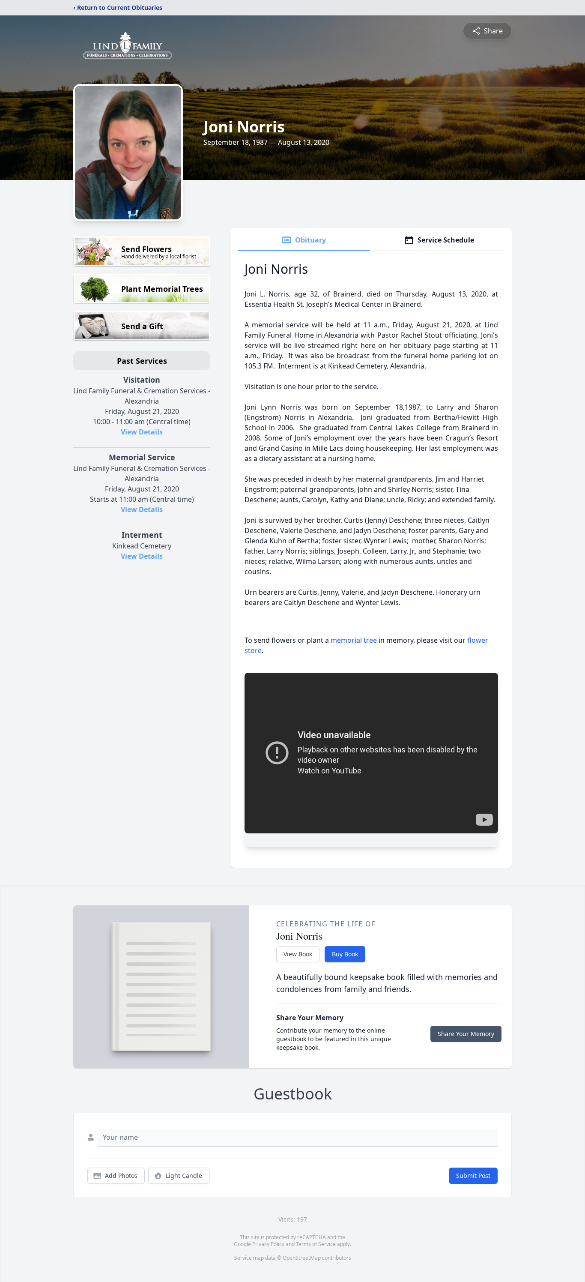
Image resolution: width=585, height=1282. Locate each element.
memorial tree (354, 640)
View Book (298, 954)
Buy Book (345, 954)
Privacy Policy (268, 1244)
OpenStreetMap (302, 1257)
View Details (142, 432)
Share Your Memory (466, 1034)
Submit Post (473, 1175)
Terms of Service (316, 1244)
